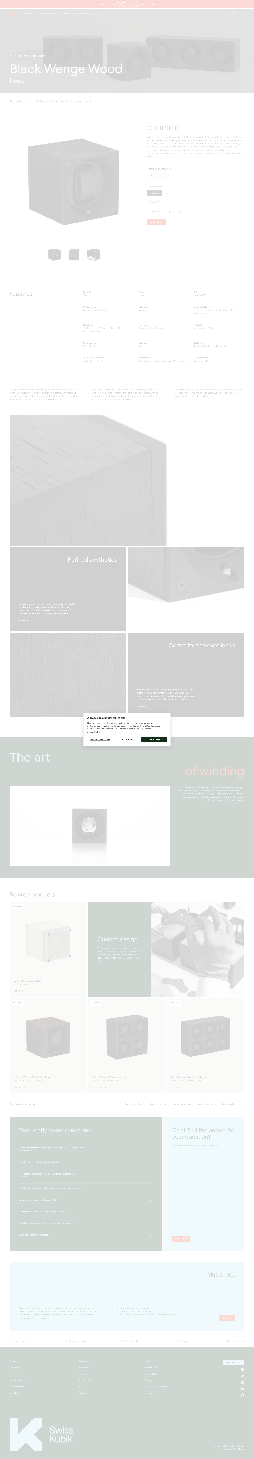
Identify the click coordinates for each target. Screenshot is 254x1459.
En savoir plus (93, 732)
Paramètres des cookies (100, 740)
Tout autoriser (154, 739)
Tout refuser (127, 739)
